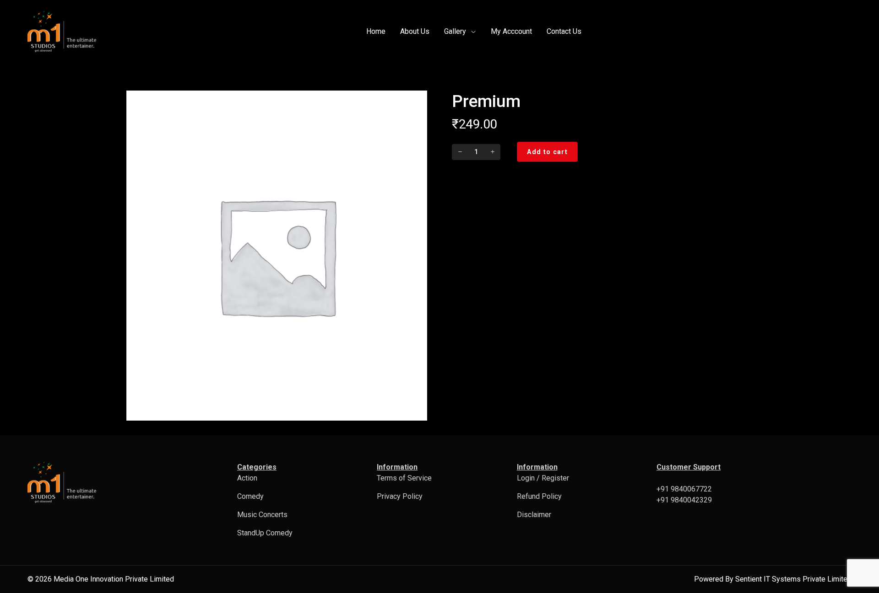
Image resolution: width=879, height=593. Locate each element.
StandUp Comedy (265, 533)
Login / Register (543, 478)
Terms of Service (404, 478)
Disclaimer (534, 514)
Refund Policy (539, 496)
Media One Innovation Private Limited (114, 579)
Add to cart (547, 151)
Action (247, 478)
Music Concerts (262, 514)
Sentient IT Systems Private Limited (793, 579)
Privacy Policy (400, 496)
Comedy (250, 496)
